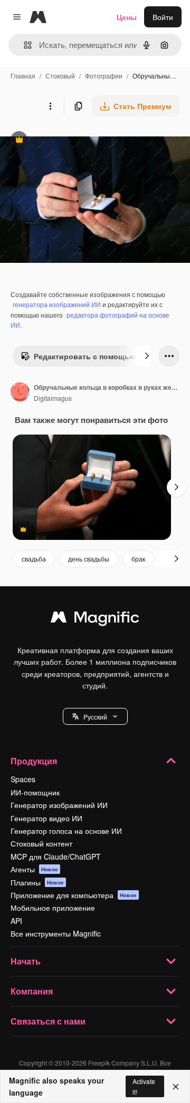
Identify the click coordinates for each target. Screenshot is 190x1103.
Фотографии (103, 75)
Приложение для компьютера (74, 895)
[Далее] (146, 356)
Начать (26, 961)
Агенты (34, 869)
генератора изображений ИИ (57, 304)
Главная (23, 75)
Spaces (23, 779)
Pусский (95, 716)
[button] (95, 716)
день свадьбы (88, 558)
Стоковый (60, 75)
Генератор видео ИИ (46, 818)
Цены (127, 17)
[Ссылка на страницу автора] (20, 392)
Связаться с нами (48, 1021)
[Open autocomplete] (23, 45)
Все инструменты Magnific (56, 933)
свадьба (34, 558)
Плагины (37, 882)
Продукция (34, 761)
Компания (32, 991)
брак (138, 558)
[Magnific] (95, 619)
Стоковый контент (41, 843)
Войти (163, 17)
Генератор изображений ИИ (59, 805)
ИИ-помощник (35, 792)
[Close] (175, 1086)
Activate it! (143, 1086)
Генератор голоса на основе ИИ (66, 830)
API (16, 920)
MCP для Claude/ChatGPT (56, 856)
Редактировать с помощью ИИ (84, 359)
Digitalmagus (53, 397)
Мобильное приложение (53, 907)
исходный (71, 140)
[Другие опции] (50, 105)
